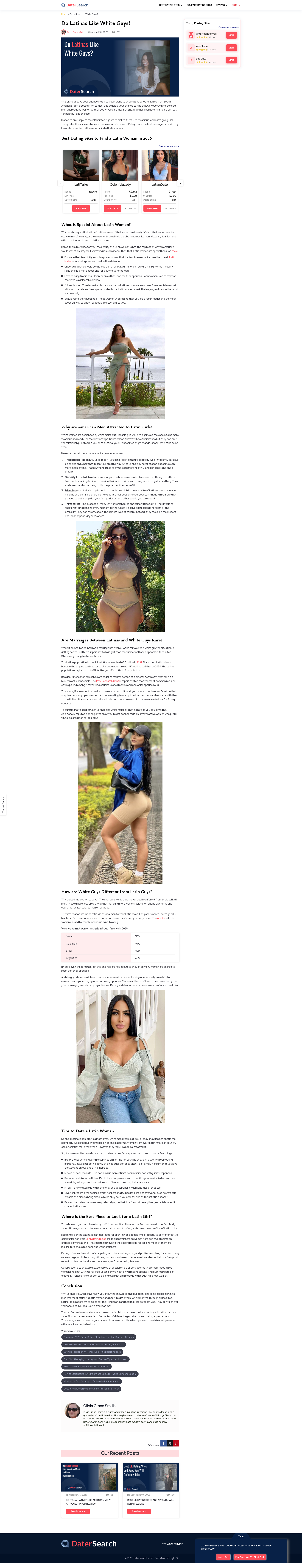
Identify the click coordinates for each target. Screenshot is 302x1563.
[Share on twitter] (170, 1443)
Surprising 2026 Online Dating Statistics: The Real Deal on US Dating (99, 1336)
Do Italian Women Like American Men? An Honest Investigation (88, 1501)
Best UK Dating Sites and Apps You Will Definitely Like (150, 1501)
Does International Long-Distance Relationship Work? (91, 1388)
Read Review (130, 208)
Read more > (78, 1511)
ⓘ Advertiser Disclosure (169, 146)
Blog (234, 4)
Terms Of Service (172, 1544)
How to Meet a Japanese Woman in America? (86, 1366)
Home (64, 14)
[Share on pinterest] (176, 1443)
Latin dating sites (96, 1239)
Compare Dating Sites (199, 4)
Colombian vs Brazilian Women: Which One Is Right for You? (94, 1344)
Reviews (220, 4)
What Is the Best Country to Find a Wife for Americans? (92, 1381)
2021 (139, 662)
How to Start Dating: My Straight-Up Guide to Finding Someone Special (100, 1373)
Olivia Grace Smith (76, 32)
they (174, 251)
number (161, 918)
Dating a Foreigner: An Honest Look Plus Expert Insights (92, 1351)
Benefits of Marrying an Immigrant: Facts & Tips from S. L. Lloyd (95, 1359)
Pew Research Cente (108, 681)
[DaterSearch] (74, 5)
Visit (231, 35)
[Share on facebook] (163, 1443)
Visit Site (81, 208)
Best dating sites (169, 4)
